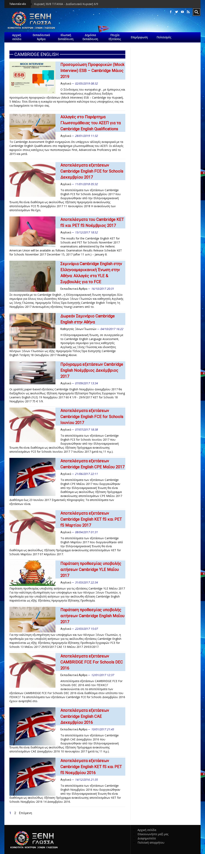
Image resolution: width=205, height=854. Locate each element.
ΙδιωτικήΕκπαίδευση (65, 37)
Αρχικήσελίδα (16, 37)
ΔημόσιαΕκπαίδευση (90, 37)
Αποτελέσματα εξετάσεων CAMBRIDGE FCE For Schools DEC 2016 (91, 662)
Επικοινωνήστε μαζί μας (153, 834)
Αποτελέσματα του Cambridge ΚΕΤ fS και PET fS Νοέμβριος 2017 (92, 222)
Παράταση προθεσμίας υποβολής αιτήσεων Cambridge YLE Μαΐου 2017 (90, 569)
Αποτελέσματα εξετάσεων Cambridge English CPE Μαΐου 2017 (92, 463)
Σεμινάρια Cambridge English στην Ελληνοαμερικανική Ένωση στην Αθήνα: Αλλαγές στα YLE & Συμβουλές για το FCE (91, 272)
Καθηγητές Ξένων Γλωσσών (78, 329)
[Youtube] (182, 12)
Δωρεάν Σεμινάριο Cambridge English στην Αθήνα (87, 319)
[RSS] (188, 12)
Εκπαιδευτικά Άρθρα (73, 288)
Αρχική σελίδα (147, 830)
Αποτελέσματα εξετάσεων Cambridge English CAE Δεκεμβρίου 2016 (84, 716)
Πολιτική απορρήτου (151, 842)
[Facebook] (170, 12)
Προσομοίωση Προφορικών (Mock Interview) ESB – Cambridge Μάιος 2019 (92, 70)
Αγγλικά (65, 83)
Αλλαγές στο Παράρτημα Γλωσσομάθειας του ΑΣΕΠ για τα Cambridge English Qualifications (90, 122)
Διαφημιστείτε (147, 838)
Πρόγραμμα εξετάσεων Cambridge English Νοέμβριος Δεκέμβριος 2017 (91, 370)
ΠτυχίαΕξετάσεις (115, 37)
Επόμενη (25, 813)
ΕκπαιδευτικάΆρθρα (41, 37)
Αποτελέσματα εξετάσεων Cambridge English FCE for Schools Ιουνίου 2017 (91, 416)
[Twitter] (176, 12)
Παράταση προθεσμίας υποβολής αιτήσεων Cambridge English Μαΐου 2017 (92, 615)
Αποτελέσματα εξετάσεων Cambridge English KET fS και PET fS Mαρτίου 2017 (91, 519)
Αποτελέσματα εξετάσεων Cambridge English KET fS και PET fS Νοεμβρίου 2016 (91, 766)
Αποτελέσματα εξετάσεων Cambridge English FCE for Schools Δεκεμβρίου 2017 (91, 171)
